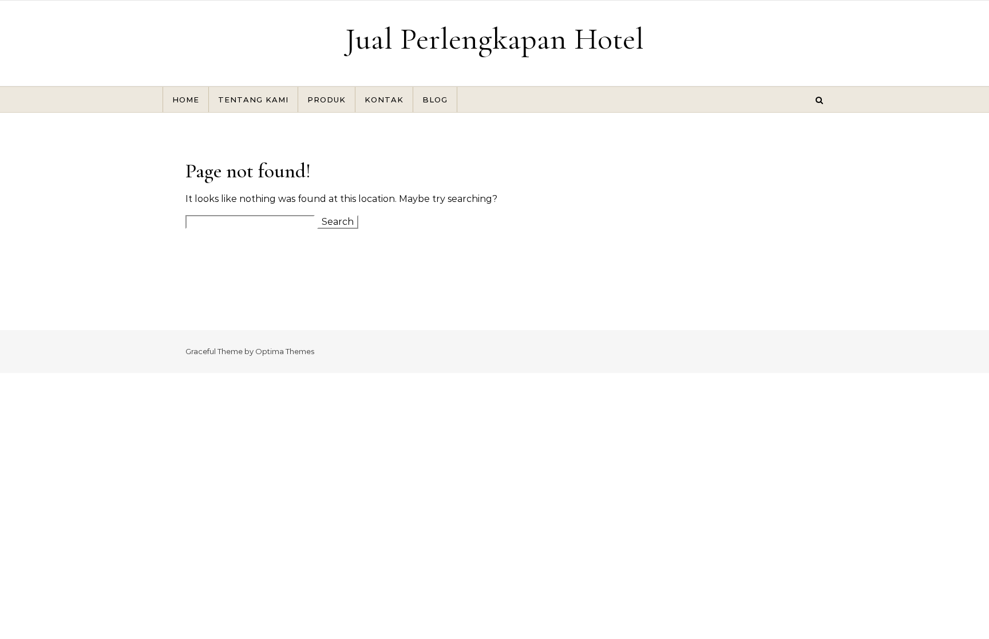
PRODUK (326, 99)
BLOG (435, 99)
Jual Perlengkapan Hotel (494, 38)
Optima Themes (284, 351)
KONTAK (384, 99)
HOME (185, 99)
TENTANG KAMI (253, 99)
